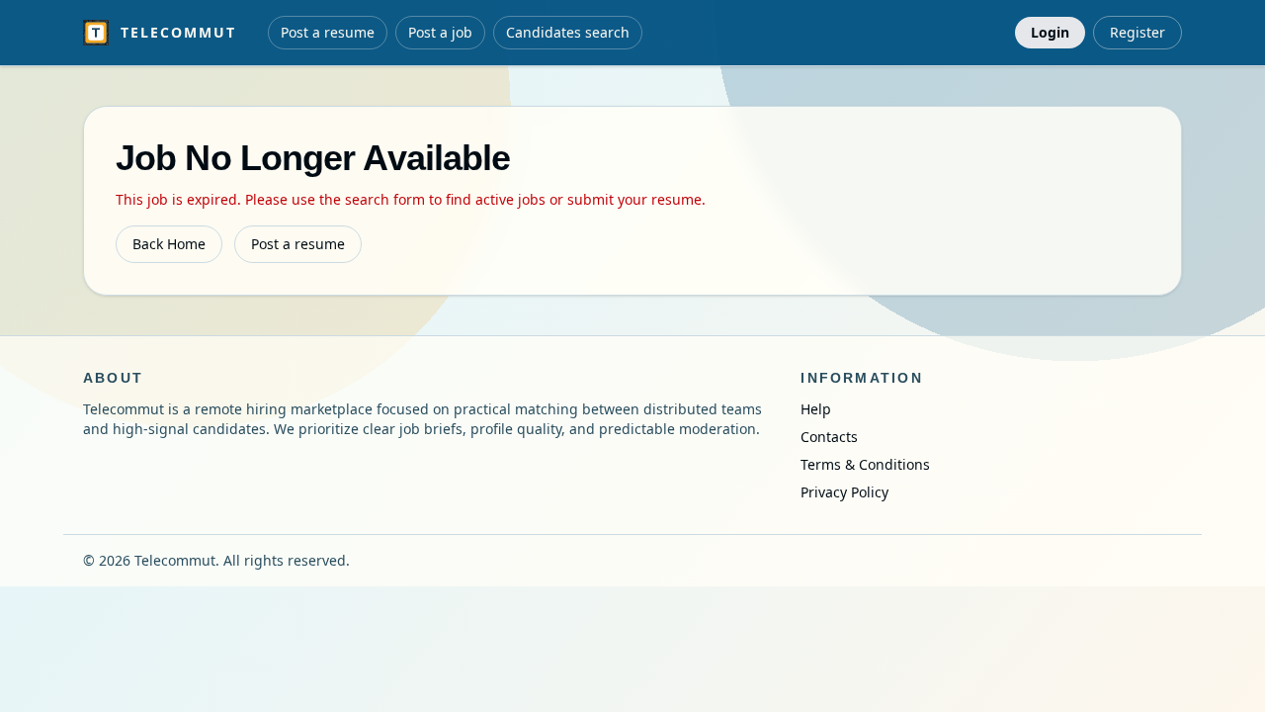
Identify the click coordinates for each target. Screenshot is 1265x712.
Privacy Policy (844, 492)
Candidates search (568, 32)
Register (1137, 32)
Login (1050, 32)
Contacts (829, 436)
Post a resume (328, 32)
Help (816, 409)
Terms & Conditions (865, 464)
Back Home (169, 243)
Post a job (440, 32)
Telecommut (178, 32)
